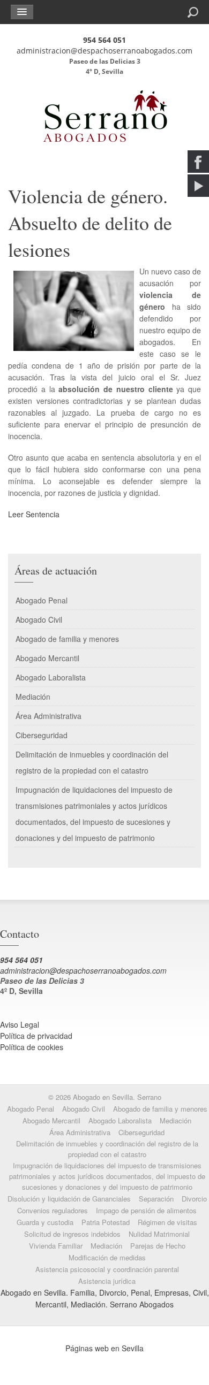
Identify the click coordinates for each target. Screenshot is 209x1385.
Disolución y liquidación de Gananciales (69, 1198)
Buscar (154, 11)
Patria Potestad (105, 1222)
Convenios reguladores (52, 1210)
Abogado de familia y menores (67, 638)
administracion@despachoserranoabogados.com (104, 50)
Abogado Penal (42, 600)
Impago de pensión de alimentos (146, 1210)
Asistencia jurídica (107, 1281)
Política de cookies (31, 1047)
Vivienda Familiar (56, 1246)
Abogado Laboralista (51, 677)
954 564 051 (104, 40)
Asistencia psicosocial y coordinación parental (107, 1269)
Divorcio (194, 1198)
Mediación (33, 696)
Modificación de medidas (107, 1257)
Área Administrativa (48, 715)
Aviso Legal (19, 1024)
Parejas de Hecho (157, 1246)
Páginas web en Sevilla (104, 1348)
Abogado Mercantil (47, 658)
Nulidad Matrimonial (159, 1234)
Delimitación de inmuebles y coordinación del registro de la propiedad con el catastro (92, 762)
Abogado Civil (39, 619)
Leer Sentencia (33, 514)
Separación (156, 1198)
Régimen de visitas (167, 1222)
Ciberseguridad (42, 735)
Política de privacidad (36, 1035)
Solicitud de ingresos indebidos (72, 1234)
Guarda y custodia (45, 1222)
